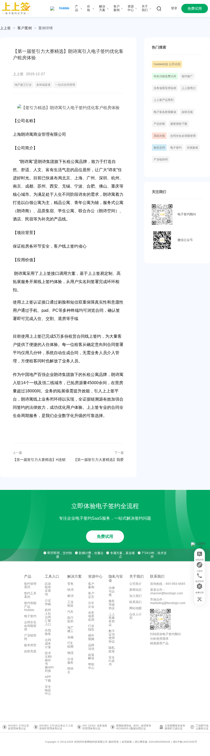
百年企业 (91, 604)
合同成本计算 (48, 643)
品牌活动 (91, 647)
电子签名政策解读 (165, 111)
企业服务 (70, 660)
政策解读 (91, 656)
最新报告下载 (178, 123)
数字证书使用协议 (112, 636)
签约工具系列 (30, 595)
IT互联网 (70, 644)
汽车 (70, 612)
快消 (70, 590)
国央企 (70, 670)
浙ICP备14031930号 (185, 741)
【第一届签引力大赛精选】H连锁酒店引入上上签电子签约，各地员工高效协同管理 (39, 460)
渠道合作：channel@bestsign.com (166, 591)
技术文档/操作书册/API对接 (49, 662)
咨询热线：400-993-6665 (167, 584)
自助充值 (187, 111)
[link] (24, 28)
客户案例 (24, 28)
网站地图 (135, 608)
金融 (70, 637)
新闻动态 (135, 590)
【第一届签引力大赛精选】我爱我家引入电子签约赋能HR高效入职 (98, 460)
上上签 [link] (5, 28)
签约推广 (187, 76)
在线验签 (192, 147)
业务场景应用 (91, 616)
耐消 (70, 596)
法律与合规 (112, 591)
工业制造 (70, 603)
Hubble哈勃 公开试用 (167, 64)
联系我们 (135, 602)
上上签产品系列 (163, 99)
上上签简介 (189, 88)
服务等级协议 (112, 604)
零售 (70, 584)
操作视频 (91, 637)
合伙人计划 (135, 616)
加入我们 (135, 596)
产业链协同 (161, 159)
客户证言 (91, 595)
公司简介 (135, 584)
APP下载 (48, 678)
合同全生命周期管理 (183, 135)
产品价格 (159, 123)
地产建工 (70, 629)
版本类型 (30, 645)
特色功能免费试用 (165, 76)
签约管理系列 (30, 585)
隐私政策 (112, 649)
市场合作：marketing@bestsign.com (167, 601)
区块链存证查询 (48, 589)
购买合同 (159, 147)
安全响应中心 (48, 690)
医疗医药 (70, 619)
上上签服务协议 (112, 620)
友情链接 (127, 741)
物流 (70, 653)
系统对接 (159, 135)
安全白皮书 (112, 661)
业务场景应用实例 (165, 88)
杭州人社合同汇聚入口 (48, 617)
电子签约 (176, 147)
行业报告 (91, 627)
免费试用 (105, 536)
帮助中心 (91, 666)
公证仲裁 (48, 602)
